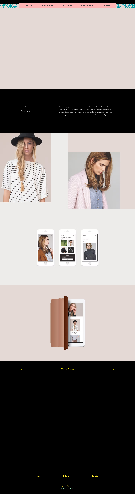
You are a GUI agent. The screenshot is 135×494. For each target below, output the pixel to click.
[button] (87, 5)
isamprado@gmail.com (67, 486)
